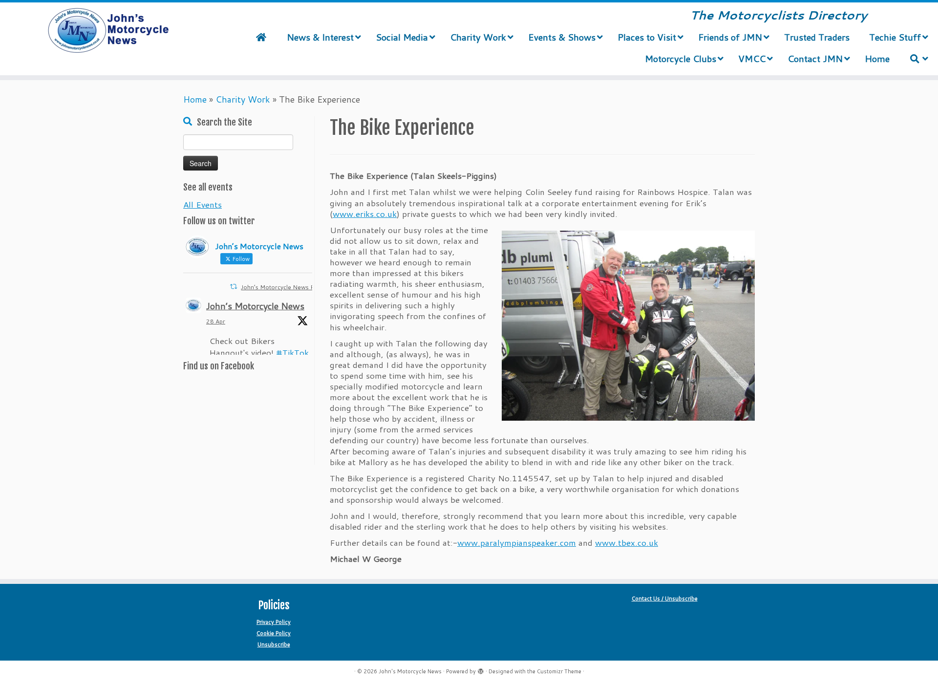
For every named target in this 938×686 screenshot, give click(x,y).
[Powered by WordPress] (480, 669)
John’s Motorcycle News (255, 306)
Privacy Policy (273, 622)
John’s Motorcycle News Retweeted (291, 287)
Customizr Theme (559, 671)
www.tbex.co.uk (626, 542)
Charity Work (242, 99)
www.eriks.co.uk (365, 213)
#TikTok (292, 352)
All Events (202, 204)
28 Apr (215, 321)
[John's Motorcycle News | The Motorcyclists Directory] (108, 30)
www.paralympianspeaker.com (516, 542)
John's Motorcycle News (410, 671)
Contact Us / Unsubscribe (665, 598)
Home (195, 99)
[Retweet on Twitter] (233, 286)
